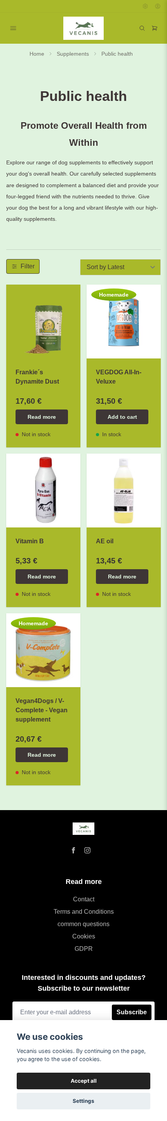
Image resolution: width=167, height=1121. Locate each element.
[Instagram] (87, 850)
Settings (83, 1101)
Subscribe (132, 1012)
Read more (42, 417)
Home (37, 54)
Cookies (83, 936)
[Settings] (145, 6)
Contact (83, 899)
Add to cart (122, 417)
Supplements (73, 54)
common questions (83, 924)
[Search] (142, 28)
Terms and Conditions (84, 911)
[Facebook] (73, 850)
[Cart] (154, 28)
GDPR (84, 948)
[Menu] (13, 28)
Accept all (84, 1081)
